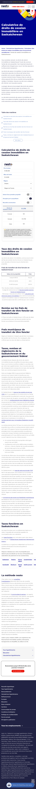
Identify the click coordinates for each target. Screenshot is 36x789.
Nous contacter (5, 704)
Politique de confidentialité (9, 714)
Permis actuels (5, 717)
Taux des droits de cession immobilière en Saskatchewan (15, 123)
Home (3, 48)
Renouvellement (6, 691)
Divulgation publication (8, 719)
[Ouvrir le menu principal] (33, 6)
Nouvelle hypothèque (7, 686)
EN (29, 6)
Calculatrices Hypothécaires (14, 48)
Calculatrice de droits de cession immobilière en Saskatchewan (17, 117)
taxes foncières (8, 537)
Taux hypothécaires (9, 650)
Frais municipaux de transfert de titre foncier (16, 132)
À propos (4, 699)
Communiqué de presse (8, 709)
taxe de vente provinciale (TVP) (24, 470)
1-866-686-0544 (18, 6)
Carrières (4, 707)
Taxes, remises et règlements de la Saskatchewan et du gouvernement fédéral (18, 136)
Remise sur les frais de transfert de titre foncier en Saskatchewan (17, 128)
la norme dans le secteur (18, 594)
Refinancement (6, 696)
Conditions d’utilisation (8, 712)
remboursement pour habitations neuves (22, 400)
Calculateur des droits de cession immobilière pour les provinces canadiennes (18, 50)
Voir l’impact (30, 1)
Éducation (6, 652)
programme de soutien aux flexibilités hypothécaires (18, 497)
